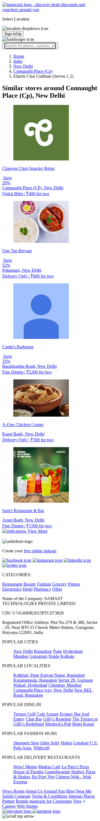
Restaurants (12, 584)
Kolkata (67, 656)
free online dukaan (40, 550)
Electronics (12, 589)
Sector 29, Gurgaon (75, 680)
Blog (70, 791)
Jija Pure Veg (42, 776)
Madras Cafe (49, 766)
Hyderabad (72, 651)
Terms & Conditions (49, 796)
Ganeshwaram (57, 771)
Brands (22, 801)
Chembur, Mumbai (64, 685)
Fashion (44, 584)
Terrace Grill (24, 714)
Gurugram (38, 656)
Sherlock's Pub (58, 724)
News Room (13, 791)
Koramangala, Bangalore (35, 680)
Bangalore (43, 651)
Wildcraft (41, 748)
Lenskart (81, 743)
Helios (66, 743)
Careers (9, 806)
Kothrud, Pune (26, 675)
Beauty (30, 584)
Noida (53, 656)
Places (89, 796)
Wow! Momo (25, 766)
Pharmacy (42, 589)
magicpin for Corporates (50, 801)
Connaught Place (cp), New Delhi (43, 690)
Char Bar (34, 719)
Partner (8, 801)
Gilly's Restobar (57, 719)
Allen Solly (50, 743)
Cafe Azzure (48, 714)
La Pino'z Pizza (75, 766)
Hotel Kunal (83, 724)
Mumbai (20, 656)
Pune (57, 651)
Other (57, 589)
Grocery (59, 584)
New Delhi (23, 651)
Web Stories (27, 806)
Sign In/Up (12, 34)
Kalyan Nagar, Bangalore (62, 675)
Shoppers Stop (26, 743)
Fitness (74, 584)
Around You (54, 791)
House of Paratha (28, 771)
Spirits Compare (16, 796)
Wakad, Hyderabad (30, 685)
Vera (77, 801)
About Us (33, 791)
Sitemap (75, 796)
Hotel (27, 589)
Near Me (83, 791)
